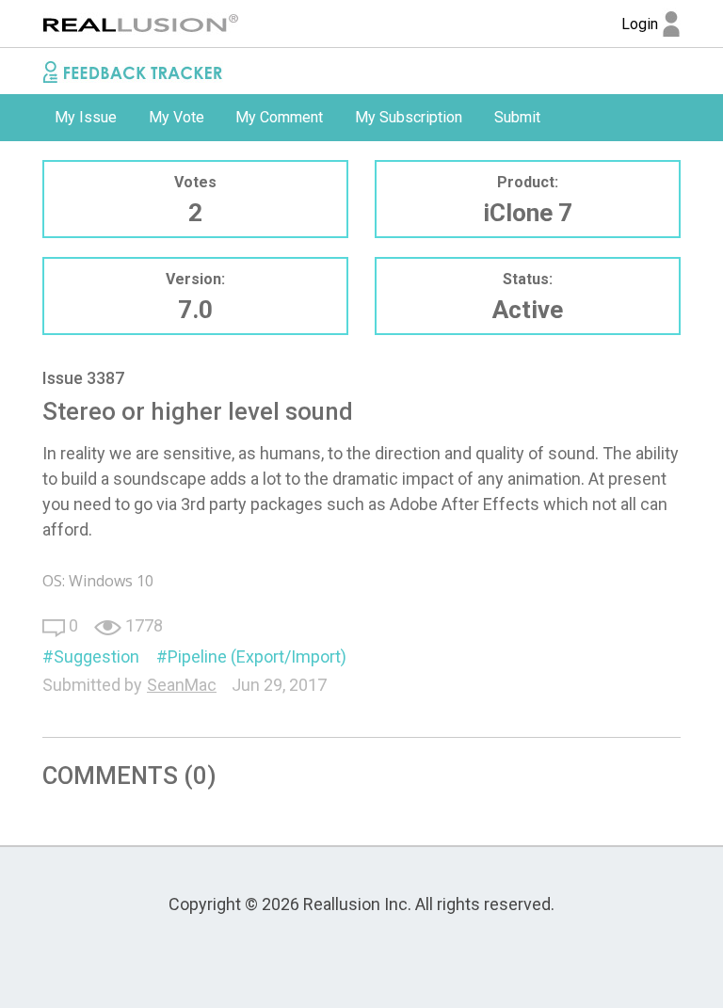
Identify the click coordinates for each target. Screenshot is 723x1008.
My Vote (176, 117)
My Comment (279, 117)
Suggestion (96, 656)
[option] (85, 117)
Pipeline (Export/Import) (257, 656)
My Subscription (408, 117)
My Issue (86, 117)
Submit (517, 117)
